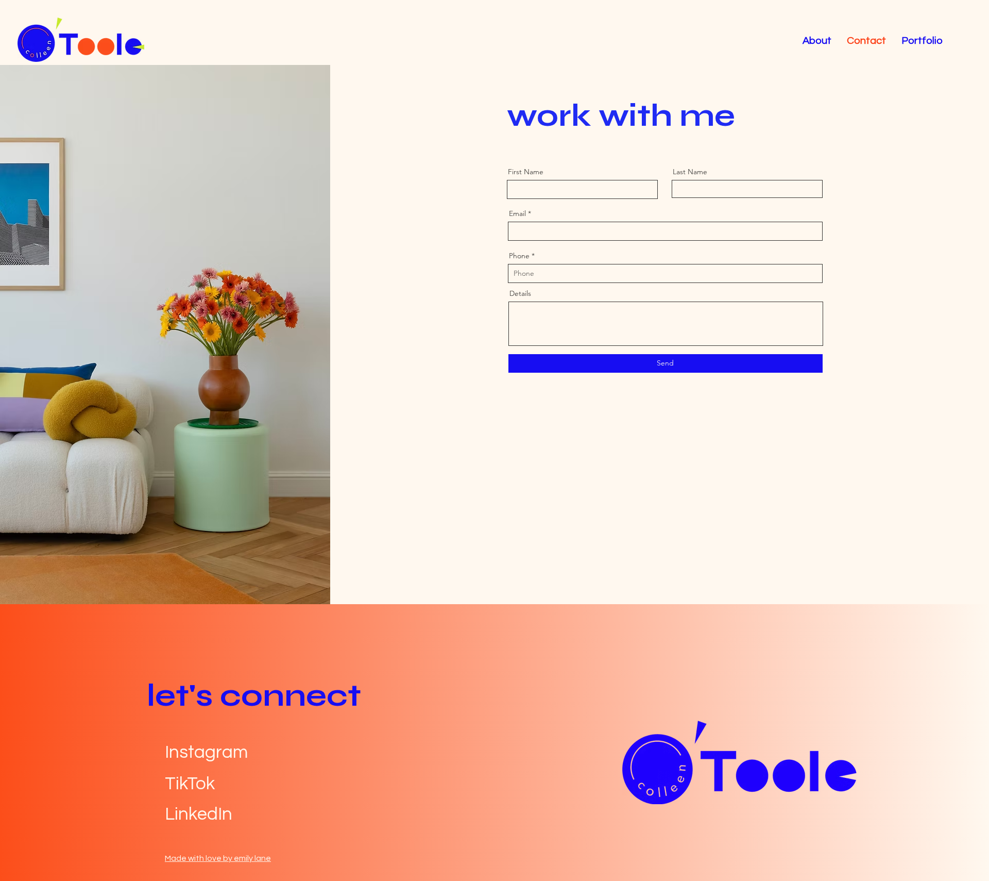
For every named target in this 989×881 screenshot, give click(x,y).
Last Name (690, 171)
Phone (519, 255)
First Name (525, 171)
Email (517, 213)
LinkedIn (198, 814)
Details (520, 293)
